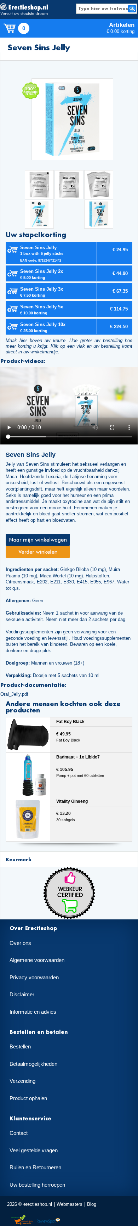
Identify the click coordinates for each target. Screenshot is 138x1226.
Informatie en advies (33, 1012)
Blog (91, 1204)
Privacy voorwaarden (34, 977)
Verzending (22, 1081)
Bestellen (20, 1046)
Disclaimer (22, 994)
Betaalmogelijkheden (33, 1064)
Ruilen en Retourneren (35, 1167)
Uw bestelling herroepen (37, 1185)
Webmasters (69, 1204)
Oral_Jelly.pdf (14, 694)
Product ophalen (28, 1098)
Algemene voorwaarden (37, 960)
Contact (19, 1133)
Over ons (20, 943)
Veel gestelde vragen (34, 1150)
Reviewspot (48, 1220)
